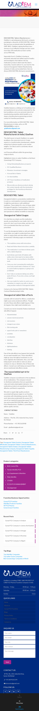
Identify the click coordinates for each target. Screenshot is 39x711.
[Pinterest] (18, 691)
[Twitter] (10, 691)
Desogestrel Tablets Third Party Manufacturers (15, 451)
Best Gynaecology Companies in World (16, 558)
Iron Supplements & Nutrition (16, 473)
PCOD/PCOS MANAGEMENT (16, 484)
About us (7, 605)
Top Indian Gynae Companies (13, 556)
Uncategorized (11, 488)
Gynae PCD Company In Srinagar (15, 531)
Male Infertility (11, 477)
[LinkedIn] (14, 691)
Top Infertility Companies (12, 554)
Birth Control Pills (12, 466)
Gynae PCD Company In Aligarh (15, 541)
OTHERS (10, 480)
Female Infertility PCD (14, 470)
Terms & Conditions (10, 619)
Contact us (7, 622)
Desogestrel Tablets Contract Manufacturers (22, 444)
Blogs (6, 612)
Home (6, 602)
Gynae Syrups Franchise (11, 508)
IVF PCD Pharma (9, 506)
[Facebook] (5, 691)
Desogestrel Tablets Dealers (9, 447)
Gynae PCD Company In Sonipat (15, 520)
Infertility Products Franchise (13, 503)
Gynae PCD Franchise (10, 501)
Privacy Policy (8, 615)
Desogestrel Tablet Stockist (12, 442)
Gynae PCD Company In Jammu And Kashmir (19, 526)
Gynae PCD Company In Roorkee (15, 536)
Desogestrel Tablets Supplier (25, 449)
